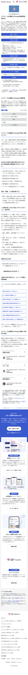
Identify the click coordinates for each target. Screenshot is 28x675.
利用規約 (13, 324)
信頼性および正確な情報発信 (14, 601)
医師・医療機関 (15, 598)
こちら (13, 603)
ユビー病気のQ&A (13, 90)
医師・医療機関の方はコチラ (14, 432)
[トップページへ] (14, 615)
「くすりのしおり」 (17, 398)
